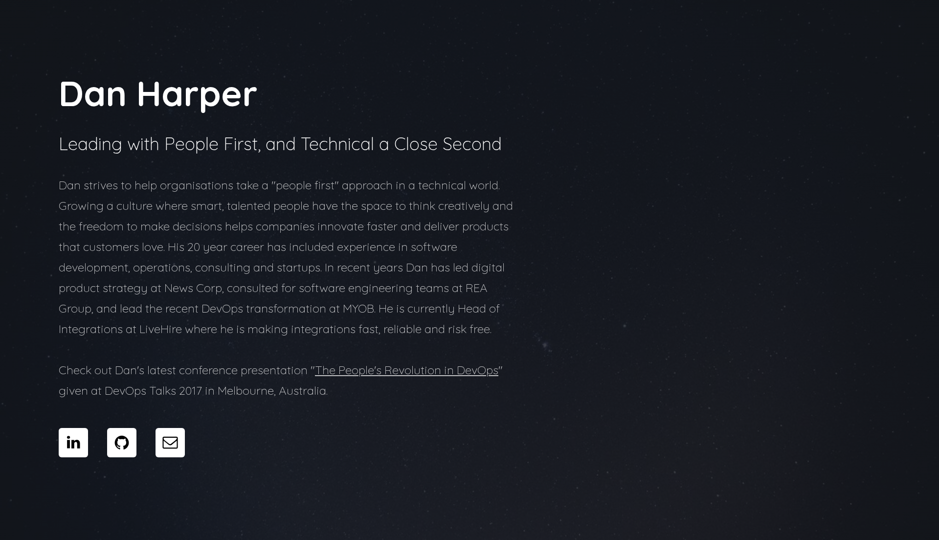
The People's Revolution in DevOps (406, 369)
